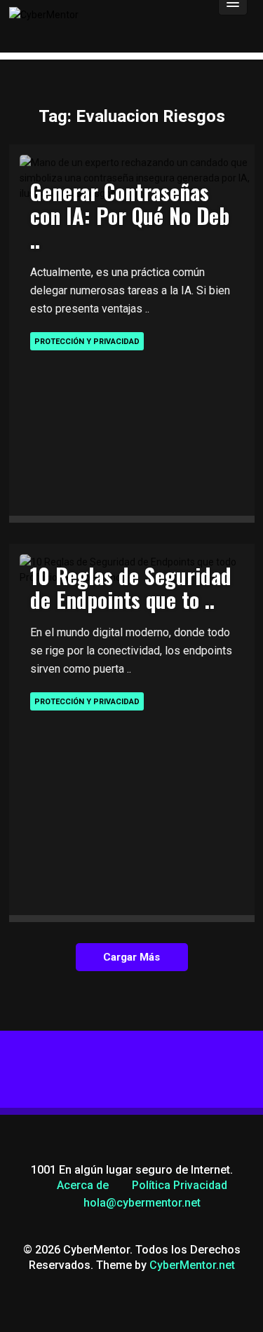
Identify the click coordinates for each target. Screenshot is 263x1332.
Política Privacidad (179, 1185)
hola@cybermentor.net (142, 1202)
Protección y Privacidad (87, 341)
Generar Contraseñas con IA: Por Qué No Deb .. (129, 215)
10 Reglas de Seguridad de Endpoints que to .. (130, 587)
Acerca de (83, 1185)
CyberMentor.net (192, 1265)
